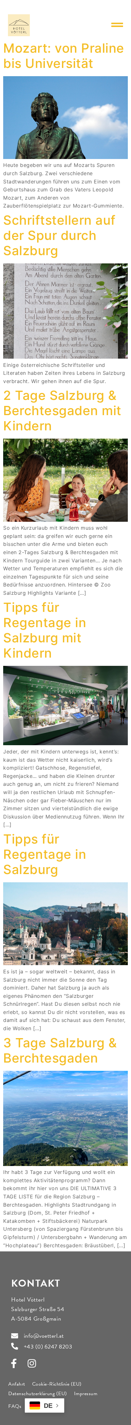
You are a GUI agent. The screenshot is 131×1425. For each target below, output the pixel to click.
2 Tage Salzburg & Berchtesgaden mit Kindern (62, 411)
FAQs (14, 1406)
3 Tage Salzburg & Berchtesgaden (60, 1050)
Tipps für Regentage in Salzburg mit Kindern (44, 630)
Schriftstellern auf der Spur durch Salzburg (59, 235)
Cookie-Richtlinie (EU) (57, 1384)
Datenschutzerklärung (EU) (37, 1393)
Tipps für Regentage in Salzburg (44, 854)
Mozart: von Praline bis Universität (63, 55)
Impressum (86, 1393)
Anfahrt (16, 1384)
